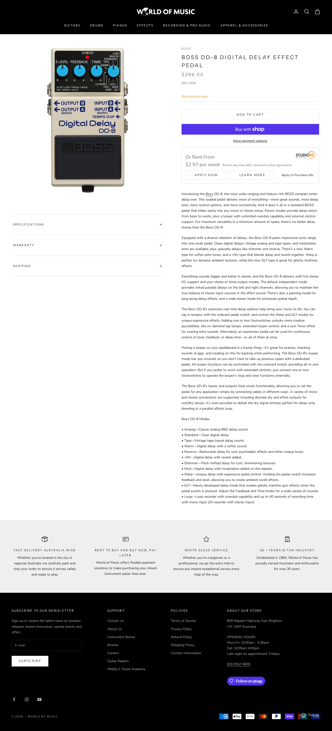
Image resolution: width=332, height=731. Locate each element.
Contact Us (115, 620)
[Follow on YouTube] (39, 699)
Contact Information (186, 653)
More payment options (250, 140)
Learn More (252, 175)
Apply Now (206, 175)
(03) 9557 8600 (238, 664)
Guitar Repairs (118, 661)
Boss (186, 48)
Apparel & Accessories (244, 25)
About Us (114, 629)
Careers (113, 653)
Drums (96, 25)
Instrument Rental (121, 637)
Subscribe (30, 661)
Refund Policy (181, 637)
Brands (112, 645)
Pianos (120, 25)
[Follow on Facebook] (14, 699)
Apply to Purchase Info (297, 175)
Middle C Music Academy (126, 669)
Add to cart (250, 115)
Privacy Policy (181, 629)
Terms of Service (183, 620)
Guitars (72, 25)
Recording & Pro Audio (186, 25)
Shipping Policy (182, 645)
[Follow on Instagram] (26, 699)
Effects (145, 25)
